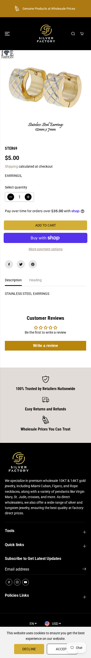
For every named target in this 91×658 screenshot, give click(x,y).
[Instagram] (17, 582)
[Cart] (81, 33)
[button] (8, 33)
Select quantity (16, 187)
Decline (29, 649)
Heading (35, 280)
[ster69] (45, 94)
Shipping (11, 166)
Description (13, 280)
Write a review (45, 345)
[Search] (73, 33)
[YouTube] (25, 582)
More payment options (46, 249)
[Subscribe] (84, 569)
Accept (62, 649)
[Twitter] (21, 264)
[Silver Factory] (45, 34)
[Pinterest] (33, 264)
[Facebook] (9, 264)
